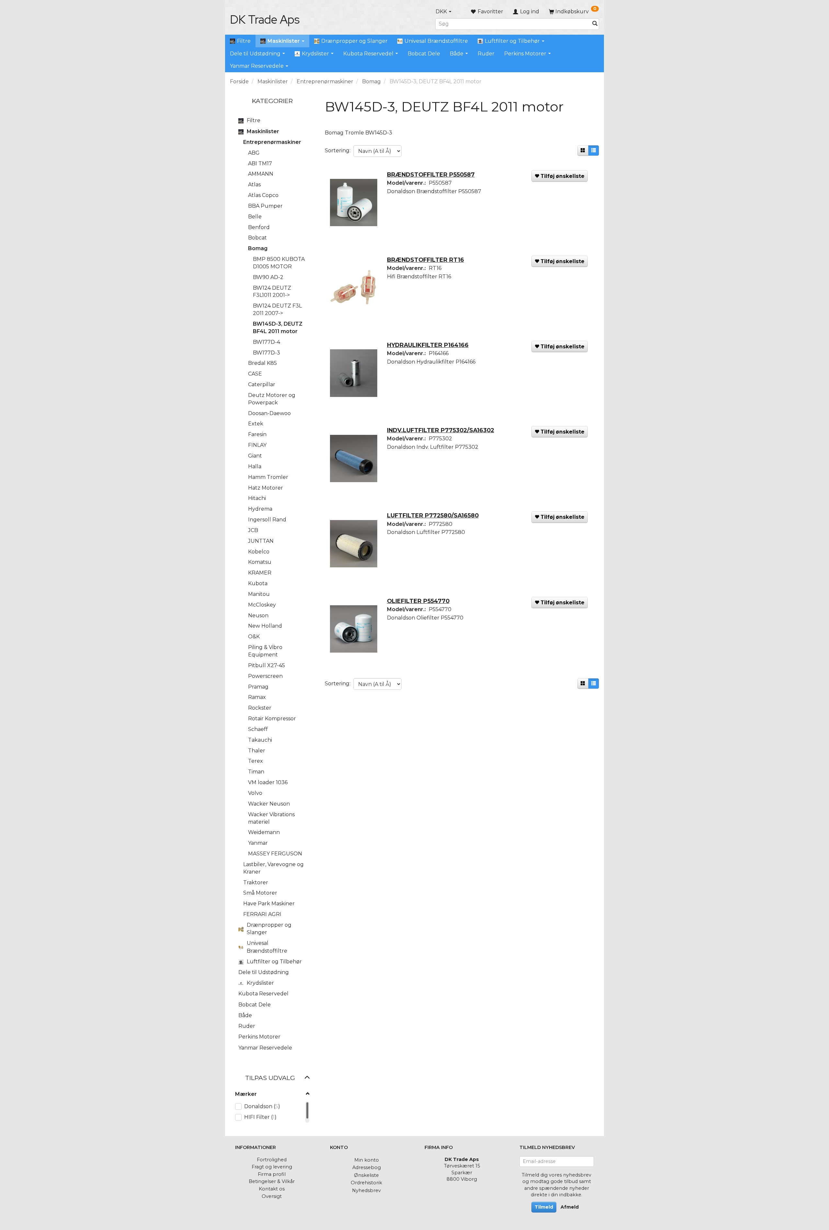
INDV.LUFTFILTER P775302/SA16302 (440, 430)
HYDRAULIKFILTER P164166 (428, 345)
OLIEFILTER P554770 (418, 601)
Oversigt (272, 1196)
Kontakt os (272, 1189)
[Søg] (594, 24)
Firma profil (272, 1174)
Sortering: (337, 150)
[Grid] (582, 150)
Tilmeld (544, 1207)
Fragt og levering (272, 1167)
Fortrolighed (272, 1160)
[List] (593, 150)
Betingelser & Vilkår (272, 1181)
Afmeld (570, 1207)
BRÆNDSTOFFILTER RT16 (425, 259)
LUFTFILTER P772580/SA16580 (433, 515)
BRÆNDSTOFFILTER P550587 (431, 174)
